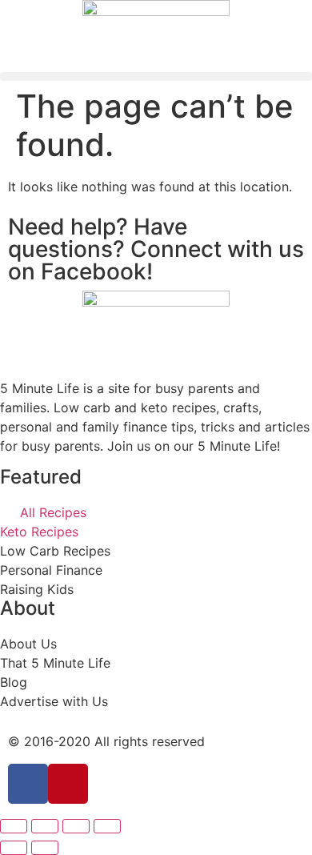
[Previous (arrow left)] (13, 848)
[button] (156, 76)
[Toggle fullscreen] (76, 826)
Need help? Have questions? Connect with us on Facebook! (156, 249)
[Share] (44, 826)
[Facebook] (28, 784)
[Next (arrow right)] (44, 848)
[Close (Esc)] (13, 826)
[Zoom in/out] (107, 826)
